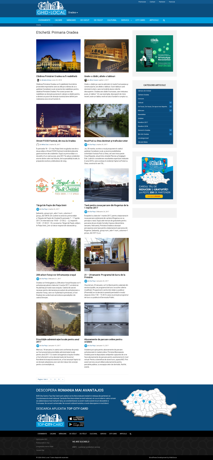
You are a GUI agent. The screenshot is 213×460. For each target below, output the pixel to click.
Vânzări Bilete (143, 142)
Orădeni (140, 118)
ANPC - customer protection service (86, 447)
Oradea (72, 12)
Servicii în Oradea (144, 130)
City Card (113, 434)
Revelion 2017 (143, 122)
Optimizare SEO (41, 439)
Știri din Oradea (143, 134)
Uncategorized (143, 138)
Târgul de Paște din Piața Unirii (51, 205)
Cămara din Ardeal (144, 91)
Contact (152, 2)
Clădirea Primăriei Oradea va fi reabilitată (56, 76)
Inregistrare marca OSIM (44, 446)
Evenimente (42, 434)
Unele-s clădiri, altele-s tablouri (99, 76)
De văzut (73, 434)
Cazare (53, 434)
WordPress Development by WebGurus (163, 457)
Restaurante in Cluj (42, 443)
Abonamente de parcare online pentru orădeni (103, 340)
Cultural (140, 103)
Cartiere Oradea (143, 95)
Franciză (172, 2)
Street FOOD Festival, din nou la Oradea (56, 141)
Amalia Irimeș (46, 80)
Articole (123, 434)
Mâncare (141, 110)
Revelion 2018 (143, 126)
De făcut (83, 434)
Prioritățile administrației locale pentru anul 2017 (57, 340)
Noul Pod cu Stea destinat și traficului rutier (106, 141)
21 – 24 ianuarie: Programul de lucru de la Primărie (104, 276)
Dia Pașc (93, 144)
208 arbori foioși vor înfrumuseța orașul (56, 275)
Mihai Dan (45, 144)
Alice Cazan (94, 80)
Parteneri (162, 2)
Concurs (141, 99)
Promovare (142, 2)
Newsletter (142, 114)
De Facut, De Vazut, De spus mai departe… (153, 106)
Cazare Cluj (40, 450)
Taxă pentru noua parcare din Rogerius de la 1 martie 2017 (106, 206)
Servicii (103, 434)
